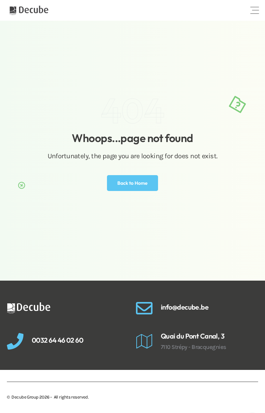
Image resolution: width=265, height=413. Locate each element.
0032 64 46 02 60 (57, 340)
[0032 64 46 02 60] (15, 341)
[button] (254, 10)
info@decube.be (184, 307)
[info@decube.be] (144, 308)
